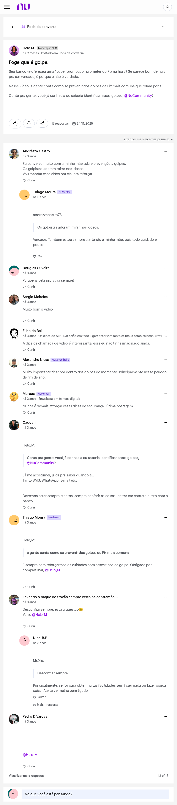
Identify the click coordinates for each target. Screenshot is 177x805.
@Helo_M (52, 570)
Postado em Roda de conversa (62, 53)
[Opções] (164, 27)
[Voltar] (13, 27)
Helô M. (29, 48)
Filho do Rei (32, 331)
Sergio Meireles (35, 297)
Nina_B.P (40, 638)
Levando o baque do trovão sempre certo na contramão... (70, 597)
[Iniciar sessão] (167, 7)
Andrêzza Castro (36, 151)
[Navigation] (6, 6)
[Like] (15, 123)
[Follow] (29, 123)
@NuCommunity (138, 95)
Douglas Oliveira (36, 268)
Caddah (29, 422)
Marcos (29, 394)
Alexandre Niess (36, 360)
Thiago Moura (44, 192)
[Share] (42, 123)
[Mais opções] (165, 151)
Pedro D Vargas (35, 716)
